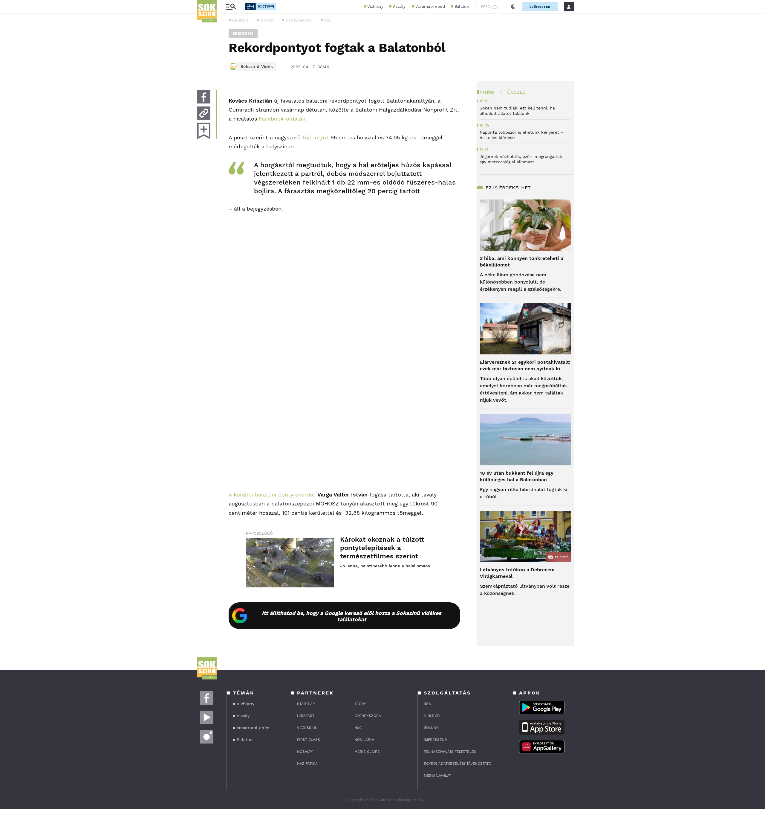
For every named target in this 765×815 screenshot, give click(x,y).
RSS (427, 704)
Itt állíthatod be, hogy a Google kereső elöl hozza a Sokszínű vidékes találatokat (351, 616)
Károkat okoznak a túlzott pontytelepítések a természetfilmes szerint (382, 548)
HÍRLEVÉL (432, 716)
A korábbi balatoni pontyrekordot (272, 494)
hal (327, 20)
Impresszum (436, 740)
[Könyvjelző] (203, 131)
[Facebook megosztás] (203, 96)
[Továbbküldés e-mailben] (203, 113)
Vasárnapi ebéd (430, 6)
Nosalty (305, 752)
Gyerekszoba (367, 716)
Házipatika (307, 763)
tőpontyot (315, 137)
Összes (516, 92)
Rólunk (431, 728)
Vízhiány (375, 6)
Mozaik (243, 33)
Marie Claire (367, 752)
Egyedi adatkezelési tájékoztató (457, 763)
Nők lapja (364, 740)
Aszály (399, 6)
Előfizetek (540, 6)
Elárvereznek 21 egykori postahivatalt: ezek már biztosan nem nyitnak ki (525, 365)
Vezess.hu (307, 728)
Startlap (306, 704)
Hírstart (305, 716)
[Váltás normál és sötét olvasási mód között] (513, 6)
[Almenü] (231, 6)
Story (360, 704)
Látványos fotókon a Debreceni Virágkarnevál (517, 573)
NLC (358, 728)
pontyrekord (299, 20)
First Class (308, 740)
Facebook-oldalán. (283, 118)
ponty (267, 20)
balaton (240, 20)
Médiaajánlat (437, 775)
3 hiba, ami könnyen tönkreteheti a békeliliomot (521, 261)
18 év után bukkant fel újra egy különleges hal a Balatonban (516, 476)
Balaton (462, 6)
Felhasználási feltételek (450, 752)
